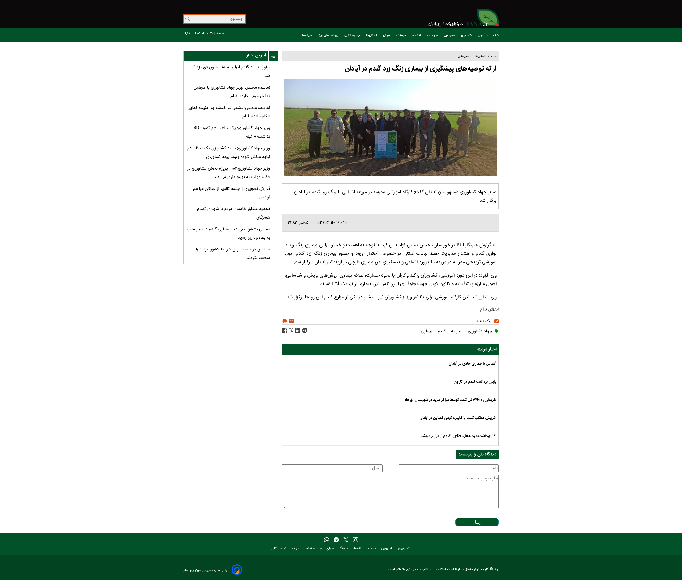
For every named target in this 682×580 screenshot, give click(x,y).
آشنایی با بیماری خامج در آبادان (472, 364)
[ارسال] (290, 321)
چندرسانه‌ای (352, 35)
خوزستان (463, 56)
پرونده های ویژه (328, 35)
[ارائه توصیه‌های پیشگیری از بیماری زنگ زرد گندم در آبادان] (304, 331)
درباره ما (307, 35)
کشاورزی (466, 35)
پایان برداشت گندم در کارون (475, 382)
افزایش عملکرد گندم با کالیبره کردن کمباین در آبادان (457, 418)
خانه (496, 35)
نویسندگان (279, 549)
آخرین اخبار (256, 55)
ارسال (477, 522)
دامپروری (450, 35)
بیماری (426, 331)
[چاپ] (284, 321)
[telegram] (336, 540)
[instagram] (355, 540)
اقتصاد (416, 35)
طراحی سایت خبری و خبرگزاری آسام (206, 570)
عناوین (483, 35)
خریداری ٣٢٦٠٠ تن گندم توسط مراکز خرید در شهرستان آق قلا (450, 400)
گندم (440, 331)
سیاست (432, 35)
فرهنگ (401, 35)
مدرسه (456, 331)
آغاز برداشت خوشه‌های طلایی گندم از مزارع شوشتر (458, 436)
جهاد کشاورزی (479, 331)
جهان (387, 35)
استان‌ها (371, 35)
